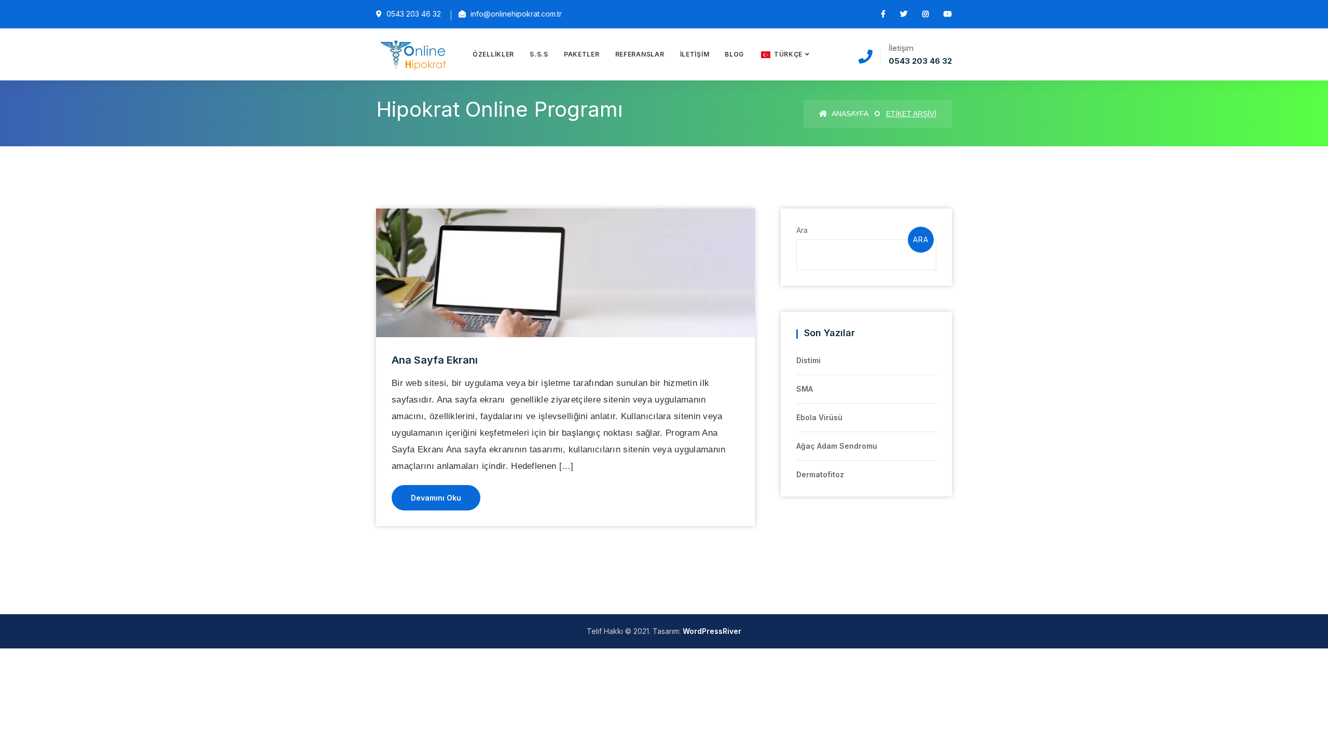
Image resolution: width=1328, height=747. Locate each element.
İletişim (695, 54)
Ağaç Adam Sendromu (836, 445)
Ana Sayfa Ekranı (435, 360)
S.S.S (539, 54)
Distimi (808, 360)
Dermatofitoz (820, 474)
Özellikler (493, 54)
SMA (804, 388)
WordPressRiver (712, 631)
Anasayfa (849, 113)
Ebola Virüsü (819, 417)
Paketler (582, 54)
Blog (734, 54)
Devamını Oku (436, 497)
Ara (802, 230)
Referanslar (640, 54)
